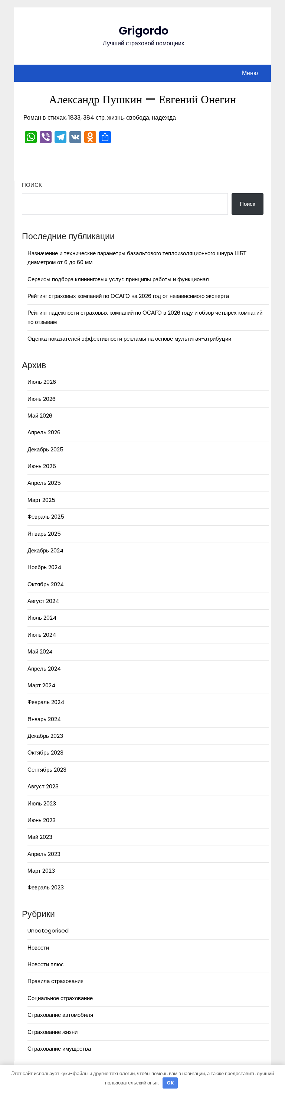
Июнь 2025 (41, 466)
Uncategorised (48, 930)
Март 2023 (41, 871)
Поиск (32, 185)
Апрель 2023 (43, 854)
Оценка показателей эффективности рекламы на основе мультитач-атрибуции (129, 339)
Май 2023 (39, 837)
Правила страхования (55, 981)
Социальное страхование (60, 998)
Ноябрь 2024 (44, 567)
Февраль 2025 (45, 516)
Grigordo (143, 31)
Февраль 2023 (45, 887)
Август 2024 (43, 601)
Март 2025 (41, 500)
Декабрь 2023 (45, 736)
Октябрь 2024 (45, 584)
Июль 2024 (41, 618)
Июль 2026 (41, 382)
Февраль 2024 (45, 702)
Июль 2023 (41, 803)
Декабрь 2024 (45, 550)
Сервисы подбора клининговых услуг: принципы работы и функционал (118, 279)
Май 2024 (40, 651)
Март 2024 (41, 685)
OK (170, 1082)
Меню (250, 73)
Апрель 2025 (44, 483)
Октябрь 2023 (45, 752)
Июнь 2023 (41, 820)
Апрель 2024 (44, 668)
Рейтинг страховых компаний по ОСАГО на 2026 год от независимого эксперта (128, 296)
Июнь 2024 (41, 635)
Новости (38, 947)
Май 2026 (39, 415)
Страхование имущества (59, 1049)
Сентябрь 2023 (46, 769)
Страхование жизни (52, 1032)
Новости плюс (45, 964)
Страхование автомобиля (60, 1015)
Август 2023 (43, 786)
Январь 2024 (44, 719)
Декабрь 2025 (45, 449)
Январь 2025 (44, 534)
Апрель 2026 (43, 432)
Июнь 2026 (41, 399)
